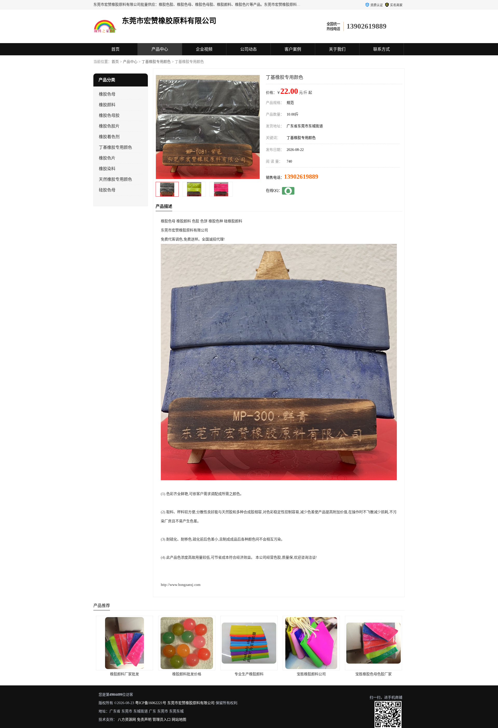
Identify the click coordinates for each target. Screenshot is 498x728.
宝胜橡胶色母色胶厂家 (311, 674)
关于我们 (337, 49)
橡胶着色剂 (109, 137)
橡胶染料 (107, 168)
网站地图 (179, 720)
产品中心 (159, 49)
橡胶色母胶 (109, 115)
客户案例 (293, 49)
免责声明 (144, 720)
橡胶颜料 (107, 105)
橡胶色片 (107, 158)
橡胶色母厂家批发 (373, 674)
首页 (115, 49)
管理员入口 (162, 720)
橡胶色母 (107, 94)
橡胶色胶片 (109, 126)
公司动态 (248, 49)
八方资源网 (127, 720)
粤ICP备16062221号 (150, 703)
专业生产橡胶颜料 (186, 674)
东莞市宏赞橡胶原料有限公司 (191, 703)
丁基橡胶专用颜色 (156, 62)
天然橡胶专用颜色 (115, 179)
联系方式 (381, 49)
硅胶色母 (107, 190)
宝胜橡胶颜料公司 (249, 674)
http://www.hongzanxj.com (180, 585)
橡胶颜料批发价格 (124, 674)
